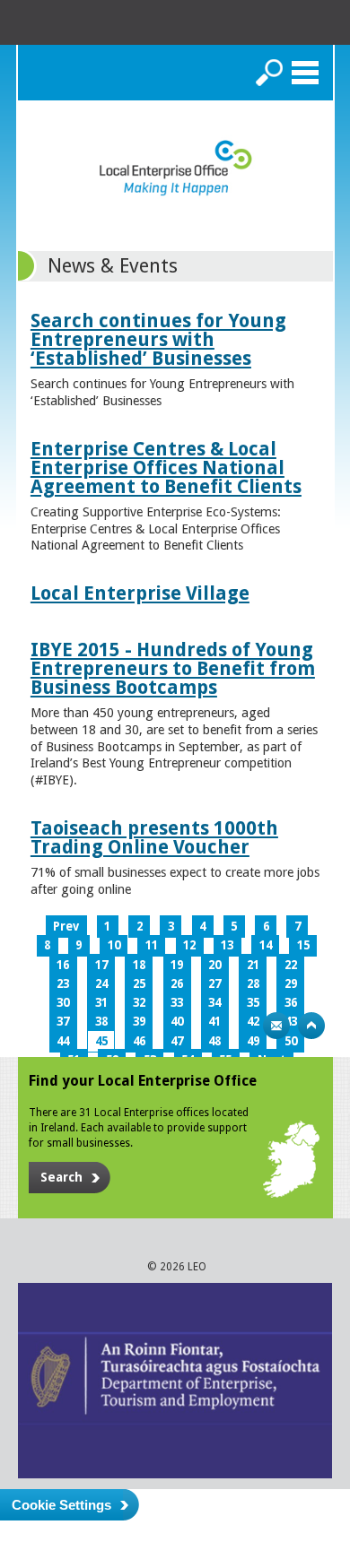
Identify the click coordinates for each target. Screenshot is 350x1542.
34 (214, 1002)
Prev (66, 926)
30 (63, 1002)
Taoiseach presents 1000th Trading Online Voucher (154, 837)
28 (253, 984)
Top (311, 1025)
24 (101, 984)
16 (63, 965)
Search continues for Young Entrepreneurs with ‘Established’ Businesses (158, 339)
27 (214, 984)
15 (303, 945)
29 (290, 984)
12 (189, 945)
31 (101, 1002)
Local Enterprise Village (140, 593)
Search (269, 72)
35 (253, 1002)
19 (177, 965)
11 (151, 945)
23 (63, 984)
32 (139, 1002)
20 (214, 965)
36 (290, 1002)
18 (139, 965)
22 (290, 965)
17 (101, 965)
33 (177, 1002)
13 (227, 945)
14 (265, 945)
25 (139, 984)
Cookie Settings (61, 1504)
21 (253, 965)
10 (114, 945)
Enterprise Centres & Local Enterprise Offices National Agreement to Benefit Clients (166, 467)
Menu (305, 72)
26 (177, 984)
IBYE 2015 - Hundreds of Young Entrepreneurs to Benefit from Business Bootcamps (173, 668)
